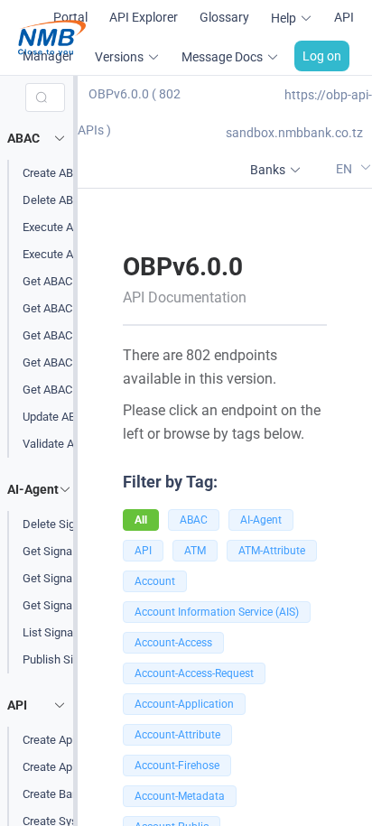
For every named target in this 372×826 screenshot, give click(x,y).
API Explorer (143, 17)
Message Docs (222, 57)
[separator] (75, 451)
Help (283, 18)
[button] (40, 138)
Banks (267, 169)
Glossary (224, 17)
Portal (70, 17)
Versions (119, 57)
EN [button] (345, 168)
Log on (321, 56)
